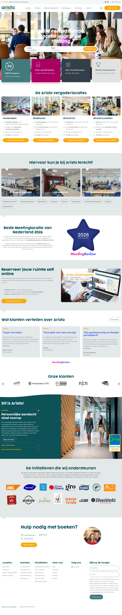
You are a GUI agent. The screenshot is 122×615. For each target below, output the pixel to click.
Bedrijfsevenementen (9, 201)
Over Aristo (78, 8)
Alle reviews (114, 320)
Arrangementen (8, 206)
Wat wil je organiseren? (51, 8)
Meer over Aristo (9, 439)
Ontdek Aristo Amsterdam (16, 140)
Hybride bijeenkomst (27, 201)
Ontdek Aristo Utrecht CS (76, 140)
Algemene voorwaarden (8, 607)
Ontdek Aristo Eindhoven (46, 140)
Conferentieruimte (26, 572)
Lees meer (6, 346)
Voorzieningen (65, 8)
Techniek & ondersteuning (93, 201)
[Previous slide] (3, 384)
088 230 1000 (28, 538)
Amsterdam (6, 567)
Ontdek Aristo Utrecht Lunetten (106, 140)
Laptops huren (75, 201)
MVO (54, 567)
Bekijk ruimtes (91, 49)
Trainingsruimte (25, 569)
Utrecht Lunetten (8, 575)
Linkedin (44, 534)
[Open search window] (101, 8)
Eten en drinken (40, 569)
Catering (108, 201)
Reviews (55, 575)
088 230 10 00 (116, 2)
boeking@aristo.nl (30, 535)
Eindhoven (6, 569)
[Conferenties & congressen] (101, 183)
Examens (64, 201)
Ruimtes (37, 8)
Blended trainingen (41, 581)
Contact (88, 8)
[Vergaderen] (61, 183)
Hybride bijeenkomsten (42, 567)
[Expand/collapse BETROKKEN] (38, 410)
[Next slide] (118, 384)
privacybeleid (96, 592)
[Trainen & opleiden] (20, 183)
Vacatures (55, 569)
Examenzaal (24, 578)
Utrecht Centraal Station (10, 572)
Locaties (28, 8)
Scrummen (53, 201)
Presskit (54, 578)
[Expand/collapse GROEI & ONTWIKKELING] (38, 445)
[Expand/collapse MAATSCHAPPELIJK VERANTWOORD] (38, 449)
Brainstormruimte (25, 575)
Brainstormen (42, 201)
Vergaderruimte (25, 567)
